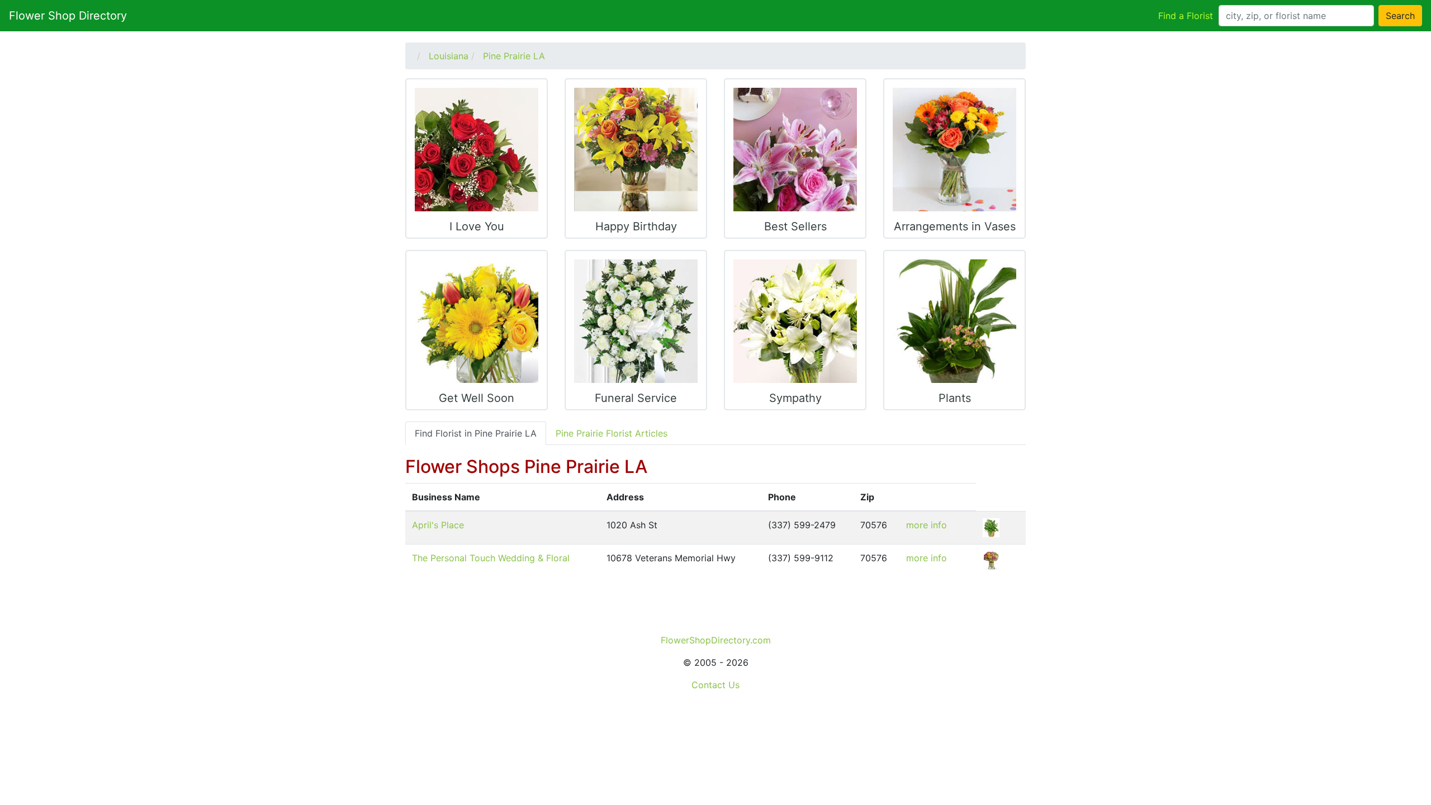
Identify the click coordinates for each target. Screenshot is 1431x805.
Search (1400, 15)
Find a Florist (1185, 15)
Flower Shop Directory (68, 15)
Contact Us (715, 684)
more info (926, 525)
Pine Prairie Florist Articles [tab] (611, 433)
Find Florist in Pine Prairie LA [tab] (476, 433)
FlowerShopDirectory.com (716, 640)
